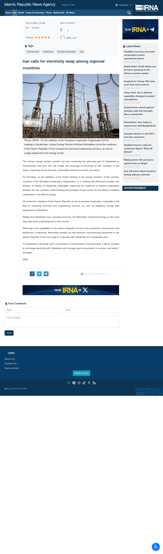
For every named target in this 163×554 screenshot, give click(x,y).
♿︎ (156, 546)
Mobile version (81, 373)
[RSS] (94, 383)
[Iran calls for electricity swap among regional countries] (71, 106)
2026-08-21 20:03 (133, 103)
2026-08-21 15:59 (133, 178)
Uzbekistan (48, 51)
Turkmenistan (33, 51)
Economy (35, 28)
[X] (69, 383)
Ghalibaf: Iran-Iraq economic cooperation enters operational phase (139, 55)
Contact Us (11, 363)
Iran (15, 12)
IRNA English (30, 5)
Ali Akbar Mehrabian (66, 51)
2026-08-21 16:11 (133, 167)
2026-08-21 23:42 (133, 77)
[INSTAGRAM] (79, 383)
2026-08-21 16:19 (133, 155)
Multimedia (58, 12)
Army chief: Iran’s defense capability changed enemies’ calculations (139, 96)
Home (8, 12)
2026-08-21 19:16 (133, 140)
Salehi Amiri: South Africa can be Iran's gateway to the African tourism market (140, 70)
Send (9, 333)
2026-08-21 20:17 (133, 88)
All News (70, 12)
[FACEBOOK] (89, 383)
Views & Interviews (35, 12)
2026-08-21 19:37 (133, 118)
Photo (49, 12)
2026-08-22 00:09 (133, 62)
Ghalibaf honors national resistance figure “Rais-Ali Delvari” (138, 148)
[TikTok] (84, 383)
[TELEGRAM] (74, 383)
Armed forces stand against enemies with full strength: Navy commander (139, 110)
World (21, 12)
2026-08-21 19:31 (133, 129)
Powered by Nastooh (18, 388)
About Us (10, 359)
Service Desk (12, 368)
